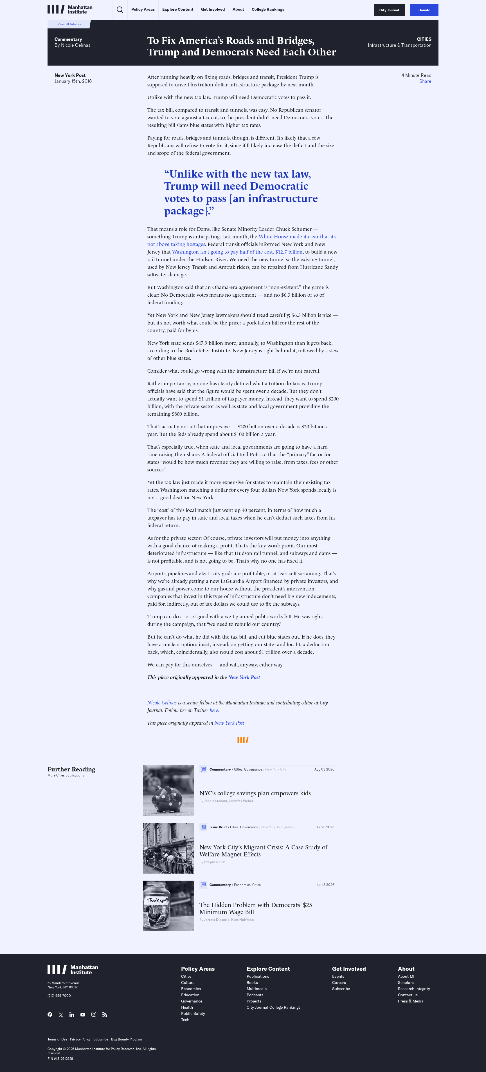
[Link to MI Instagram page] (93, 1015)
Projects (254, 1001)
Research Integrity (414, 988)
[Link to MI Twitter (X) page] (60, 1015)
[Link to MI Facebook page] (50, 1015)
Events (338, 976)
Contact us (408, 994)
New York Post (70, 75)
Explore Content (178, 9)
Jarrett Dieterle (217, 919)
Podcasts (255, 994)
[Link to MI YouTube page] (82, 1015)
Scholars (406, 982)
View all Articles (69, 24)
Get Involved (213, 9)
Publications (258, 976)
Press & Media (411, 1001)
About (238, 9)
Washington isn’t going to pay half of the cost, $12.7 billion (237, 251)
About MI (406, 976)
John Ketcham (215, 801)
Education (190, 994)
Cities (424, 39)
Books (252, 982)
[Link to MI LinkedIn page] (71, 1015)
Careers (339, 982)
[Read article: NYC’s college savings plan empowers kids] (168, 790)
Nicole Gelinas (76, 45)
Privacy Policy (80, 1039)
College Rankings (268, 9)
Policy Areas (143, 9)
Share (425, 81)
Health (187, 1007)
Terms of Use (57, 1039)
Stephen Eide (215, 862)
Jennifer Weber (241, 801)
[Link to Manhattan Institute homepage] (73, 972)
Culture (187, 982)
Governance (191, 1001)
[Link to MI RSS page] (104, 1015)
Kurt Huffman (242, 919)
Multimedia (257, 988)
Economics (191, 988)
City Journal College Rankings (273, 1007)
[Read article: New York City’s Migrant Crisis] (168, 848)
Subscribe (341, 988)
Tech (185, 1019)
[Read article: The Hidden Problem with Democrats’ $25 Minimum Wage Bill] (168, 906)
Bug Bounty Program (126, 1039)
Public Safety (193, 1013)
